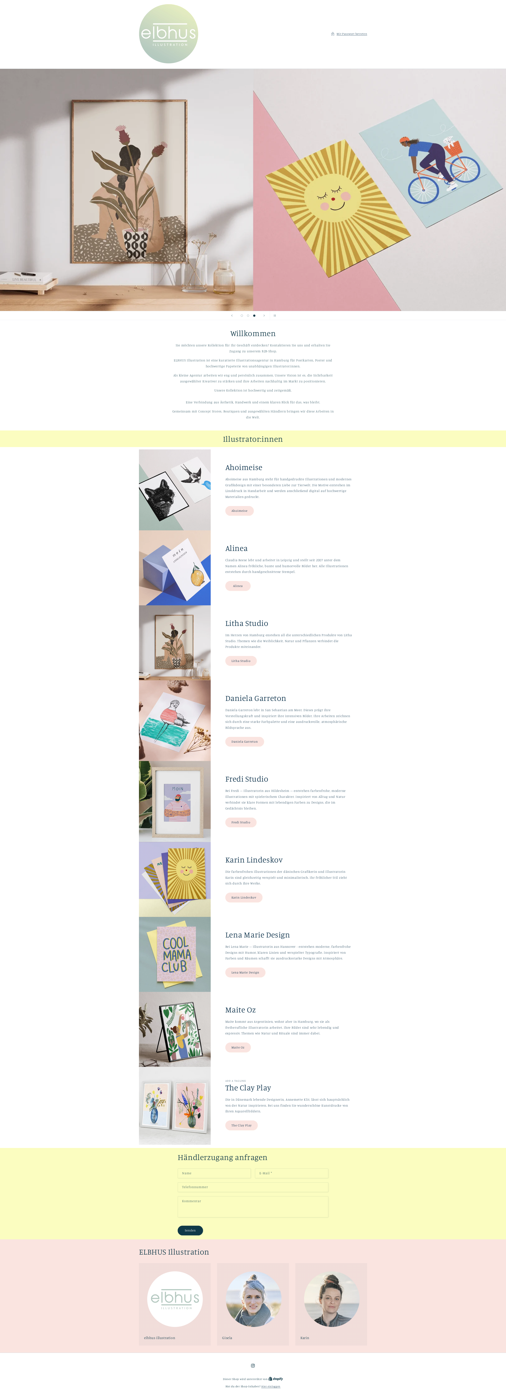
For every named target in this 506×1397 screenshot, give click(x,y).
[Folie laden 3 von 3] (254, 316)
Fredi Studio (240, 822)
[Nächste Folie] (264, 315)
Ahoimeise (239, 511)
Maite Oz (238, 1047)
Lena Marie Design (245, 972)
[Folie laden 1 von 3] (242, 316)
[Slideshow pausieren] (274, 315)
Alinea (238, 586)
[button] (349, 33)
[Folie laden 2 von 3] (248, 316)
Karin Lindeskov (243, 897)
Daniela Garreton (244, 741)
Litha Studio (241, 660)
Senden (190, 1230)
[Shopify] (275, 1379)
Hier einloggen (270, 1386)
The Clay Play (241, 1125)
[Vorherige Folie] (232, 315)
